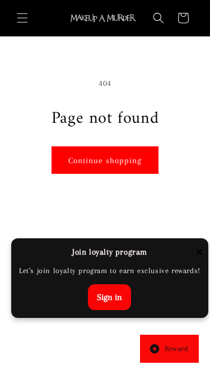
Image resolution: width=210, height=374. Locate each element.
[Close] (199, 252)
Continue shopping (105, 160)
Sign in (109, 297)
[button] (22, 18)
